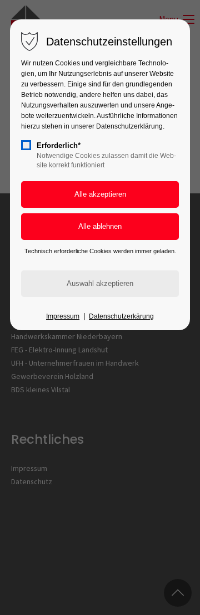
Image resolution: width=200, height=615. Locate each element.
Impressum (62, 316)
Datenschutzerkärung (121, 316)
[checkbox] (26, 145)
